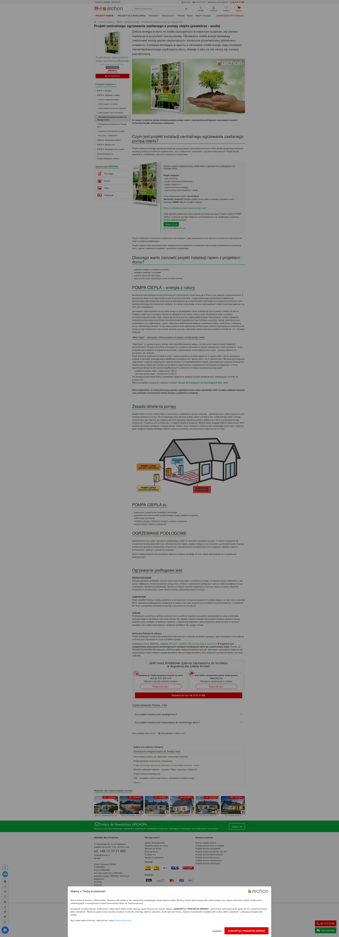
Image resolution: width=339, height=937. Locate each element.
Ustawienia (217, 930)
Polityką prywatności (122, 920)
